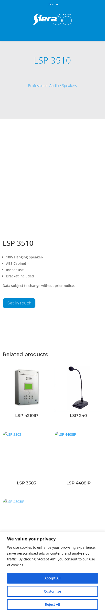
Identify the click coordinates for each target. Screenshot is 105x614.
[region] (52, 572)
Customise (52, 591)
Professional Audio (43, 85)
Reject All (52, 604)
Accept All (52, 578)
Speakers (69, 85)
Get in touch (19, 303)
